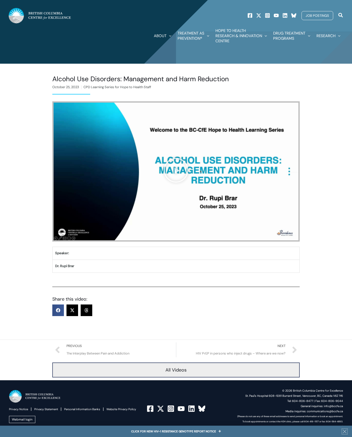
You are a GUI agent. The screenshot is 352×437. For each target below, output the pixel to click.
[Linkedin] (285, 15)
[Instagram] (267, 15)
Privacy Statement (46, 409)
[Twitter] (258, 15)
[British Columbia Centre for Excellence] (40, 15)
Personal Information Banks (82, 409)
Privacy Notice (18, 409)
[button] (317, 15)
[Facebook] (250, 15)
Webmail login (22, 419)
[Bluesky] (293, 15)
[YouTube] (181, 408)
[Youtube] (276, 15)
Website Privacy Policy (121, 409)
